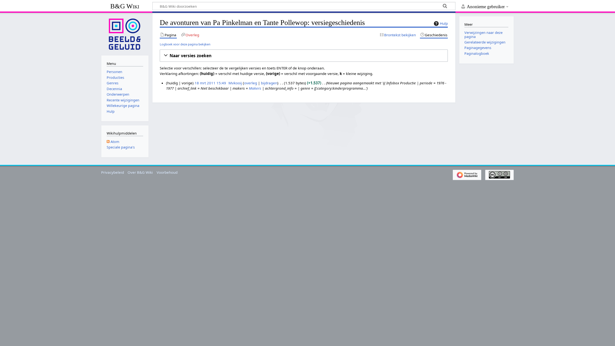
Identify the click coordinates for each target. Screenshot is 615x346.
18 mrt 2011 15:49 (210, 82)
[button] (304, 56)
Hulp (444, 23)
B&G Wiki (124, 6)
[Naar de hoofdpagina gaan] (125, 33)
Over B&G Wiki (140, 172)
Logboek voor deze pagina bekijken (185, 44)
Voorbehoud (167, 172)
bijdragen (269, 82)
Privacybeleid (112, 172)
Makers (255, 88)
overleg (250, 82)
